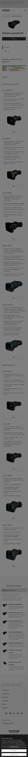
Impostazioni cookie (14, 746)
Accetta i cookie (14, 754)
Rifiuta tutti (14, 750)
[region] (14, 745)
